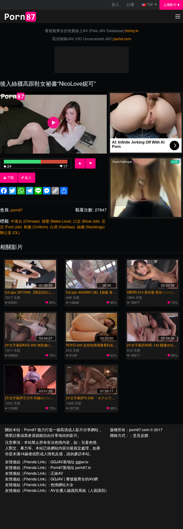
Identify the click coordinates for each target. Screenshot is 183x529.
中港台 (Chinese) (25, 221)
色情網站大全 (62, 484)
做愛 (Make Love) (56, 221)
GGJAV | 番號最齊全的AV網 (74, 479)
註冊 (130, 4)
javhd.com (122, 38)
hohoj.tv (131, 30)
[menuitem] (171, 5)
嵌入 (27, 178)
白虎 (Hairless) (62, 227)
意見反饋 (140, 435)
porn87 (17, 210)
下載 (10, 178)
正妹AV (57, 473)
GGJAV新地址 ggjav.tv (69, 461)
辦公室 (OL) (10, 232)
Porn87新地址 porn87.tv (71, 467)
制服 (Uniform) (36, 227)
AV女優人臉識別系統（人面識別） (80, 490)
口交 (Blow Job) (86, 221)
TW (150, 4)
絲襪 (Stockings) (91, 227)
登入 (115, 4)
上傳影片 (170, 5)
